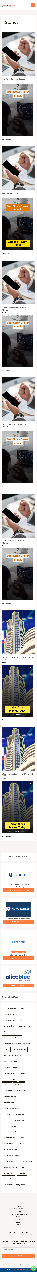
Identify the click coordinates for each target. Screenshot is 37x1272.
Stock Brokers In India (11, 1150)
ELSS (5, 1050)
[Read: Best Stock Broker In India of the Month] (18, 399)
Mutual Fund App (10, 1097)
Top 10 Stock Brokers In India (14, 1167)
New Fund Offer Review (12, 1108)
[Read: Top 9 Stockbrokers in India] (18, 54)
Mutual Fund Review (11, 1102)
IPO (22, 1079)
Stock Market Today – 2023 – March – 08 (17, 658)
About (18, 1225)
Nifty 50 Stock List (10, 1126)
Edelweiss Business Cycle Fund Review (17, 1044)
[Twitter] (10, 1232)
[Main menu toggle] (33, 5)
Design (18, 1222)
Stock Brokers (18, 1209)
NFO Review (20, 1114)
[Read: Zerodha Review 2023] (18, 168)
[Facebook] (22, 1232)
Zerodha (22, 1173)
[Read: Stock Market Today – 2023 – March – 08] (18, 632)
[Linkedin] (14, 1232)
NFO (26, 1108)
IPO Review (19, 1085)
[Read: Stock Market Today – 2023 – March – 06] (18, 749)
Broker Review (9, 1026)
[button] (29, 5)
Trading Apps (8, 1173)
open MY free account (18, 985)
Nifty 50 (6, 1120)
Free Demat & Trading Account (24, 1270)
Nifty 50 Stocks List (10, 1132)
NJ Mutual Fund (9, 1138)
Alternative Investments (18, 1214)
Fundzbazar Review (10, 1061)
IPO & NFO (18, 1217)
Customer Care (24, 1026)
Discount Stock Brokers (12, 1038)
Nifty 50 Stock (19, 1120)
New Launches (18, 1219)
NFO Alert (7, 1114)
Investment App (9, 1079)
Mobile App (8, 1091)
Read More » (6, 139)
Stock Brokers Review (11, 1155)
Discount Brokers (10, 1032)
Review (22, 1138)
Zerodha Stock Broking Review (14, 1185)
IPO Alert (7, 1085)
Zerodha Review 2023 (11, 193)
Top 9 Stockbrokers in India (13, 79)
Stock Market (8, 1161)
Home (18, 1206)
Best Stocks (25, 1008)
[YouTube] (27, 1232)
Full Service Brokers (19, 1050)
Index (23, 1073)
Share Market (8, 1144)
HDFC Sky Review (10, 1073)
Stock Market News (25, 1161)
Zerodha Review (9, 1179)
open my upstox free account (18, 890)
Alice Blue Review (10, 1008)
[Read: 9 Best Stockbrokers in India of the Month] (18, 282)
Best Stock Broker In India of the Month (16, 425)
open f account (18, 958)
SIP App (21, 1144)
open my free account (18, 922)
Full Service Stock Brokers (13, 1055)
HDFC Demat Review (11, 1067)
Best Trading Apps (10, 1014)
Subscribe (18, 1255)
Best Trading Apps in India (13, 1020)
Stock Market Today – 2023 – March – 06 (17, 775)
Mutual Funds (18, 1211)
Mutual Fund (21, 1091)
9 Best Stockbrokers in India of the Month (17, 308)
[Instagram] (18, 1232)
